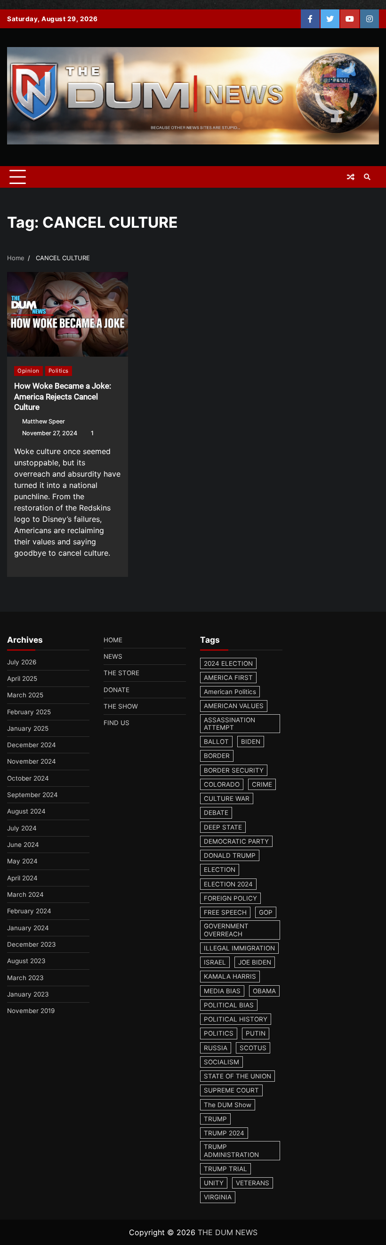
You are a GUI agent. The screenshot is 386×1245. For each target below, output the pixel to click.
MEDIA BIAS (222, 991)
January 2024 (28, 928)
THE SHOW (121, 706)
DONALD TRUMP (230, 855)
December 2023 (31, 944)
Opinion (28, 370)
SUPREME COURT (231, 1090)
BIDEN (250, 741)
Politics (58, 370)
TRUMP (215, 1119)
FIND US (116, 722)
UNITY (214, 1183)
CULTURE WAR (226, 798)
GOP (266, 912)
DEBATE (216, 812)
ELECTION (219, 869)
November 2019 (31, 1010)
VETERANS (252, 1183)
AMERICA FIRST (228, 677)
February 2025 (29, 712)
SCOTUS (253, 1048)
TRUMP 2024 (224, 1133)
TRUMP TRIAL (225, 1169)
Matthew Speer (43, 421)
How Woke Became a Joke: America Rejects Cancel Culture (62, 396)
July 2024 (22, 828)
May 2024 (22, 861)
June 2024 (23, 844)
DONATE (116, 690)
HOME (113, 640)
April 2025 (22, 678)
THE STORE (121, 673)
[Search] (367, 177)
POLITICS (218, 1033)
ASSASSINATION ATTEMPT (229, 723)
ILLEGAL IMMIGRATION (239, 948)
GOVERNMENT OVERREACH (226, 929)
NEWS (113, 656)
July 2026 (21, 662)
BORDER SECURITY (234, 770)
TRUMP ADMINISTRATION (231, 1150)
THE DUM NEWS (227, 1232)
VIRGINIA (218, 1197)
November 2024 (31, 761)
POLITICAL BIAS (229, 1005)
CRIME (262, 784)
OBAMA (264, 991)
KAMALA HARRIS (230, 976)
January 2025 (27, 728)
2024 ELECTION (228, 663)
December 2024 (31, 745)
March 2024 (25, 894)
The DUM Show (227, 1105)
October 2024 (28, 778)
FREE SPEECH (225, 912)
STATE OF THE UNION (237, 1076)
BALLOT (216, 741)
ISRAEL (215, 962)
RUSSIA (215, 1048)
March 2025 (25, 695)
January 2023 (28, 994)
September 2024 (32, 794)
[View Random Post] (351, 177)
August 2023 (26, 961)
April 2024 (22, 878)
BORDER (217, 755)
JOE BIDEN (254, 962)
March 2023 (25, 978)
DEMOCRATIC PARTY (236, 841)
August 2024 (26, 811)
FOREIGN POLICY (230, 898)
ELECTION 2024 (228, 884)
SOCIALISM (221, 1062)
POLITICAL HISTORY (235, 1019)
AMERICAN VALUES (234, 706)
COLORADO (222, 784)
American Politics (230, 691)
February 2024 (29, 911)
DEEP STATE (223, 827)
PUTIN (255, 1033)
